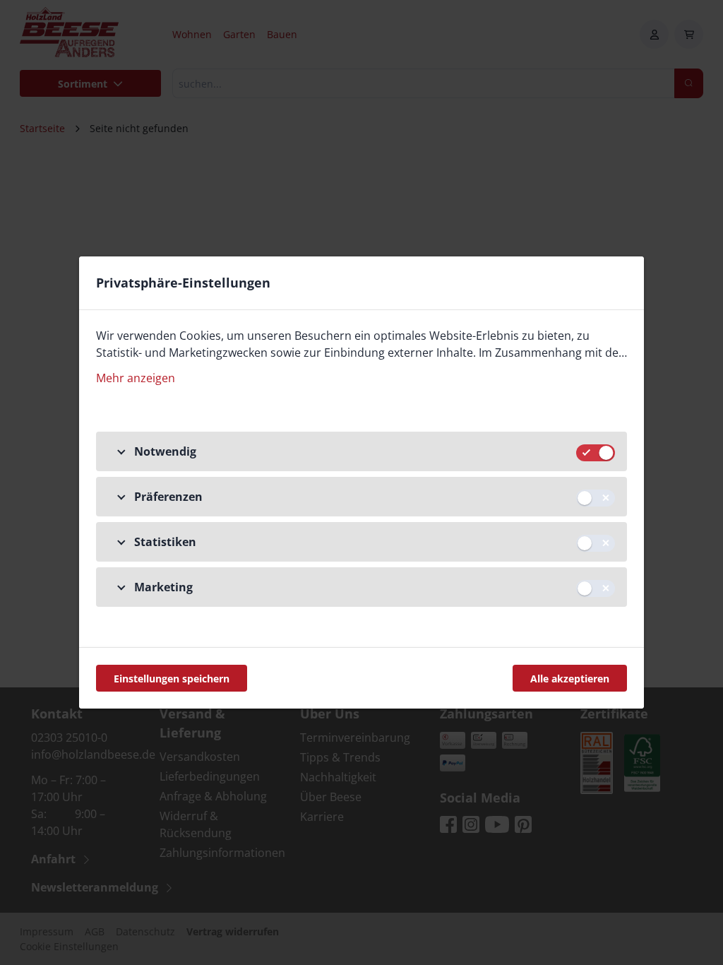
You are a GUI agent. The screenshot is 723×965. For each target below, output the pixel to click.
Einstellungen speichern (171, 678)
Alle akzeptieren (569, 678)
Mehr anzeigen (135, 378)
